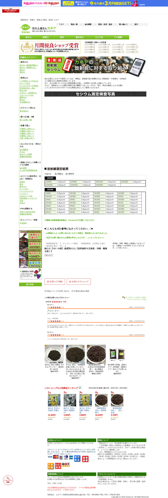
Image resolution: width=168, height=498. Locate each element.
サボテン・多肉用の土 (28, 93)
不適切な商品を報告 (81, 291)
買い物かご (123, 24)
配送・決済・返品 (105, 24)
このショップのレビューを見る (137, 299)
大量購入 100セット (27, 129)
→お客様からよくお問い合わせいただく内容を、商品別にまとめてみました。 (76, 233)
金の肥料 (23, 168)
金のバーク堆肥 (26, 154)
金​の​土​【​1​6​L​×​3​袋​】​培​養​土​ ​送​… (85, 410)
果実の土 (23, 97)
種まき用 (23, 90)
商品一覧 (74, 24)
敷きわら (23, 186)
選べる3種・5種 (26, 120)
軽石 (21, 184)
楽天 (136, 24)
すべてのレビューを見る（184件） (136, 297)
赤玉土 (22, 203)
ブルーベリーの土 (26, 95)
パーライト (24, 194)
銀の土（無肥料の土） (28, 68)
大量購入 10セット (27, 136)
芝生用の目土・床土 (27, 88)
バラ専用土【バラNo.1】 (29, 81)
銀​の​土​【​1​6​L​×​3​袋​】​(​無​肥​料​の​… (69, 410)
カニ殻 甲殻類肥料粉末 (28, 170)
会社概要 (88, 24)
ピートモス (24, 189)
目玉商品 (23, 223)
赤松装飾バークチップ (28, 198)
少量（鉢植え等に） (27, 138)
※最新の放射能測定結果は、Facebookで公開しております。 (70, 220)
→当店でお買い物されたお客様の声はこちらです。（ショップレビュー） (74, 237)
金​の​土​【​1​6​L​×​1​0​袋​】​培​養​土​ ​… (54, 410)
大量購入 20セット (27, 133)
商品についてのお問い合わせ (58, 291)
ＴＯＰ (61, 24)
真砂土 (22, 72)
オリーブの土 (25, 83)
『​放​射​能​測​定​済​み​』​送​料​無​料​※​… (100, 410)
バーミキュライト (26, 191)
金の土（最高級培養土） (29, 65)
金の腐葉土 (24, 150)
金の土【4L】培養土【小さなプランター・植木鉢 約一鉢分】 (55, 367)
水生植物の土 (25, 102)
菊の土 (22, 100)
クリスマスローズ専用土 (29, 86)
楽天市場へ (30, 284)
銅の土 (22, 70)
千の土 (22, 152)
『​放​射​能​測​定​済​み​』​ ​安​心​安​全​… (116, 410)
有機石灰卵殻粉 (26, 157)
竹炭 (21, 201)
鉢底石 (22, 182)
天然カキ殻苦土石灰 (27, 212)
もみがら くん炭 (26, 196)
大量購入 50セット (27, 131)
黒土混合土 (24, 111)
